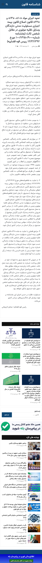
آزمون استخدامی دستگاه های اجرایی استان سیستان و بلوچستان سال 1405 (14, 485)
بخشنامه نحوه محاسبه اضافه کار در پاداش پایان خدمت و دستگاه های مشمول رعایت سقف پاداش (15, 476)
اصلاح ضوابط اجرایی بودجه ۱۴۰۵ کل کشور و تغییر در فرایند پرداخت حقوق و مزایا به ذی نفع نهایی (14, 506)
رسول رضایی (35, 46)
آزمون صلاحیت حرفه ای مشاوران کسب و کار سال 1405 (14, 495)
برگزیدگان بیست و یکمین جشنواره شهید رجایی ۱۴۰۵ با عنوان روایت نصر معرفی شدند (14, 465)
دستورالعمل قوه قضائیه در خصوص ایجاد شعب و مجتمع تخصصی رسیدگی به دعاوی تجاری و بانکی (31, 343)
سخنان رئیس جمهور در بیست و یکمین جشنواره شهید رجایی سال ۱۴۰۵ (14, 454)
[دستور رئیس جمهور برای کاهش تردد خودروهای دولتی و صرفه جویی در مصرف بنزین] (34, 539)
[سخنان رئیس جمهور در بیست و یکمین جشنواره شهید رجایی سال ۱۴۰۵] (34, 456)
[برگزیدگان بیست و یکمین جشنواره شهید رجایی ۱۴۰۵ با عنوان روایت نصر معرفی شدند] (34, 466)
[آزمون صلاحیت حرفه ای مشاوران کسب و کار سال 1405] (34, 497)
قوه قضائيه (35, 14)
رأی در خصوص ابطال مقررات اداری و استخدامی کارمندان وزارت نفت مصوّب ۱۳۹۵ (14, 527)
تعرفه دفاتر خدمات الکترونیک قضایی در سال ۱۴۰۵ (12, 389)
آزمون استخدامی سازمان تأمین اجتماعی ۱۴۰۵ (14, 516)
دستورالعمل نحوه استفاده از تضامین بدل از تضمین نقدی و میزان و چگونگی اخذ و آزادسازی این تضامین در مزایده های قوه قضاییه (31, 358)
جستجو (37, 411)
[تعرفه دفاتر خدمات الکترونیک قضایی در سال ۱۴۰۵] (11, 380)
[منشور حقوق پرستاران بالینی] (34, 446)
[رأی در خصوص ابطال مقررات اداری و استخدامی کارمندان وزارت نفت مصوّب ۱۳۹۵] (34, 528)
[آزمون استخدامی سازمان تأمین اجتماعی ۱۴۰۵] (34, 518)
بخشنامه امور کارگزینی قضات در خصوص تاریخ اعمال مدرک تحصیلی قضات (11, 342)
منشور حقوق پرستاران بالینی (17, 443)
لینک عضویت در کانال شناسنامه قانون (21, 561)
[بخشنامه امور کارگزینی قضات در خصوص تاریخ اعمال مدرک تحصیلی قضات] (11, 333)
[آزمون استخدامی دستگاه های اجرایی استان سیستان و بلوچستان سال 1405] (34, 487)
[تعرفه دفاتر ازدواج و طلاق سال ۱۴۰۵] (11, 358)
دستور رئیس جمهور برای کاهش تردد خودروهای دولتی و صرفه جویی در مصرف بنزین (15, 538)
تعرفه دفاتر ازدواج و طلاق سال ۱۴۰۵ (12, 367)
